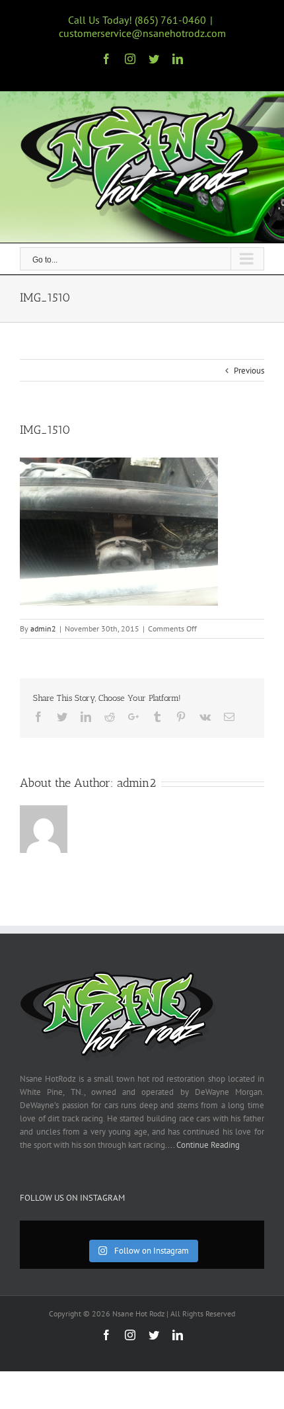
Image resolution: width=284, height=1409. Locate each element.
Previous (249, 370)
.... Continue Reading (202, 1144)
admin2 (43, 628)
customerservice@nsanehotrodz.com (142, 33)
